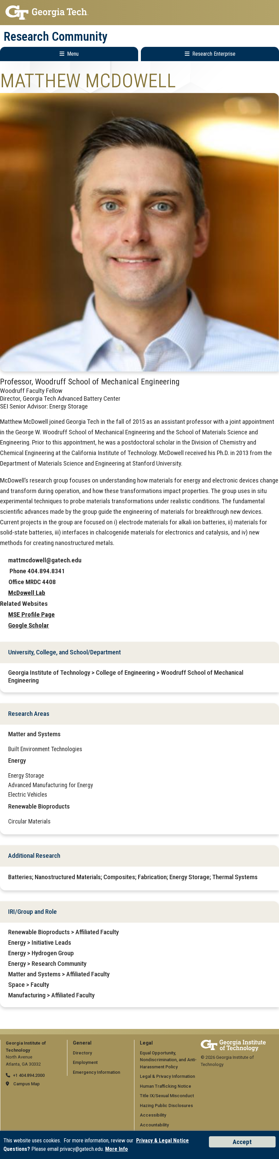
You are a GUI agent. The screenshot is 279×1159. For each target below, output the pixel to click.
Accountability (154, 1124)
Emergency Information (96, 1072)
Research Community (56, 37)
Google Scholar (28, 625)
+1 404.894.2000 (29, 1075)
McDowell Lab (26, 593)
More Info (116, 1149)
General (82, 1043)
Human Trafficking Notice (165, 1086)
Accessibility (153, 1115)
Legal (146, 1043)
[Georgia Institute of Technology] (139, 12)
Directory (82, 1052)
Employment (85, 1062)
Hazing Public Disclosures (166, 1105)
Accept (242, 1142)
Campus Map (26, 1083)
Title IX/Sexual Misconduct (167, 1095)
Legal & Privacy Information (167, 1076)
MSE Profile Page (31, 614)
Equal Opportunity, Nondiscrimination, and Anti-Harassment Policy (168, 1059)
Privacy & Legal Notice (162, 1140)
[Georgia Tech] (233, 1043)
